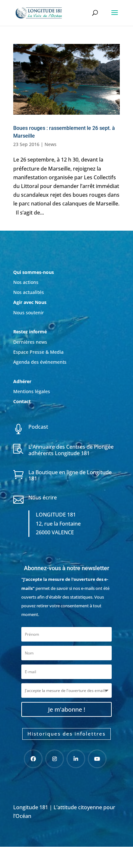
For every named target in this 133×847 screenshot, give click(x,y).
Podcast (38, 426)
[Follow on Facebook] (33, 758)
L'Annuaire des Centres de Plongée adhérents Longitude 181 (71, 449)
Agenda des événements (39, 362)
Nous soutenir (28, 312)
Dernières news (30, 342)
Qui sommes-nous (33, 272)
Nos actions (25, 282)
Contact (22, 401)
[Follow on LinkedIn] (75, 758)
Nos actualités (28, 292)
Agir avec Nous (29, 302)
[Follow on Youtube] (97, 758)
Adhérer (23, 381)
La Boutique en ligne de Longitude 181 (70, 475)
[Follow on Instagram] (54, 758)
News (50, 144)
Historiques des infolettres (66, 733)
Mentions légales (31, 391)
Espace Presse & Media (38, 352)
